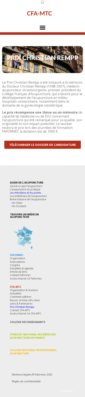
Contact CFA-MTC (20, 310)
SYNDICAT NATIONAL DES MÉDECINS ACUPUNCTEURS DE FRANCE (33, 336)
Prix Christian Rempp (22, 307)
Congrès (15, 265)
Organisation (17, 258)
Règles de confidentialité (26, 381)
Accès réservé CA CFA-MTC (25, 313)
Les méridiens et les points (25, 192)
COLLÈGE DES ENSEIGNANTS (27, 322)
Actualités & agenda (21, 268)
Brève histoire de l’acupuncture (28, 199)
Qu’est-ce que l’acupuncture (26, 186)
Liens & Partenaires (21, 303)
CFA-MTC (15, 287)
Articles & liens (18, 271)
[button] (42, 27)
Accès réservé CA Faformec (26, 278)
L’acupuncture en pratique (25, 189)
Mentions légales (22, 374)
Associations (17, 262)
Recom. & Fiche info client (25, 300)
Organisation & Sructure (24, 290)
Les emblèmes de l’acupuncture (28, 196)
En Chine (17, 203)
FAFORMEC (17, 255)
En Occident (19, 206)
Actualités (15, 293)
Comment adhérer (21, 297)
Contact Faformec (20, 275)
